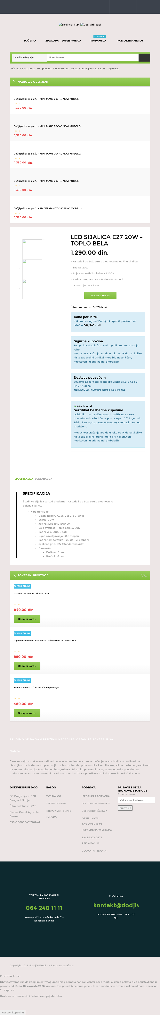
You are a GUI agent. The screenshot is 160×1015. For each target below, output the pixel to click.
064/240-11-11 (92, 325)
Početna (30, 40)
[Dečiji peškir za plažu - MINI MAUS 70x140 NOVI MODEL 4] (80, 92)
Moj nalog (53, 796)
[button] (115, 6)
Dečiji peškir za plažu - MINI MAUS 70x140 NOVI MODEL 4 (47, 98)
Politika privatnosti (96, 803)
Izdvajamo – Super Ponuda (63, 40)
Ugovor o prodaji (94, 850)
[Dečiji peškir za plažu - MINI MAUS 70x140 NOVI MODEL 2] (80, 147)
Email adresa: (127, 794)
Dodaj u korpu (100, 295)
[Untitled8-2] (41, 236)
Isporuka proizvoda (96, 796)
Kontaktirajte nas (130, 40)
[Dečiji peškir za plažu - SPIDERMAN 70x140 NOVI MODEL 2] (80, 202)
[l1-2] (32, 268)
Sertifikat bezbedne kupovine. (99, 410)
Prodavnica (98, 38)
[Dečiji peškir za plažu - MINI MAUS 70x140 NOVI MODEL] (80, 174)
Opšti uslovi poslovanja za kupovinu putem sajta (97, 824)
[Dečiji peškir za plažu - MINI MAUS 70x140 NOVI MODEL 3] (80, 120)
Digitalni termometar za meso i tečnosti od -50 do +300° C (45, 640)
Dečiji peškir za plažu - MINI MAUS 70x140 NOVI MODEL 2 (47, 153)
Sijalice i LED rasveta (66, 68)
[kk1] (32, 288)
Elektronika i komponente (37, 68)
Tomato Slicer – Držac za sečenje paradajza (36, 687)
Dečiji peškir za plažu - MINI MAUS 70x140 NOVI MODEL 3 (47, 126)
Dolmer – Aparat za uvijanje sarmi (31, 593)
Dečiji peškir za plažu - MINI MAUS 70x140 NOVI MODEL (46, 180)
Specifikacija (24, 478)
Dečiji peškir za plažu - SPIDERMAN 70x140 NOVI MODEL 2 (48, 208)
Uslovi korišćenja (94, 810)
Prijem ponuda (56, 803)
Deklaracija (43, 478)
